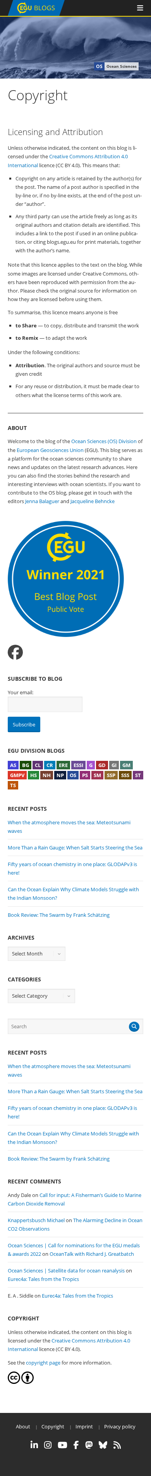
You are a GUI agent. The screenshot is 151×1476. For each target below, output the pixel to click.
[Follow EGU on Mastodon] (89, 1445)
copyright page (43, 1362)
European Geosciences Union (50, 450)
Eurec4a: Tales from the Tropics (43, 1279)
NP (60, 775)
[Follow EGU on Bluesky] (103, 1445)
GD (102, 765)
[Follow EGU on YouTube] (62, 1445)
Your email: (20, 692)
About (23, 1426)
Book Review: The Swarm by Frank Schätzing (59, 914)
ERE (63, 765)
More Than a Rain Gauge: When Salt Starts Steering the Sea (75, 847)
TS (13, 785)
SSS (125, 775)
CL (38, 765)
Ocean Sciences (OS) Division (104, 441)
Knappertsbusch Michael (36, 1220)
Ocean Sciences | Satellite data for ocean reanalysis (66, 1270)
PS (85, 775)
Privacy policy (120, 1426)
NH (47, 775)
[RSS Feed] (117, 1445)
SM (97, 775)
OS (73, 775)
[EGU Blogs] (36, 14)
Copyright (52, 1426)
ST (138, 775)
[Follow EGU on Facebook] (76, 1445)
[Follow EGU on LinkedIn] (34, 1445)
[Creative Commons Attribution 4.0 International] (14, 1381)
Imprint (84, 1426)
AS (13, 765)
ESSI (78, 765)
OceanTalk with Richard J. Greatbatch (92, 1253)
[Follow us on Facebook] (15, 652)
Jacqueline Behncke (92, 501)
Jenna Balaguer (42, 501)
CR (49, 765)
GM (126, 765)
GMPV (17, 775)
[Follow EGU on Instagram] (47, 1445)
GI (114, 765)
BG (25, 765)
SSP (111, 775)
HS (33, 775)
